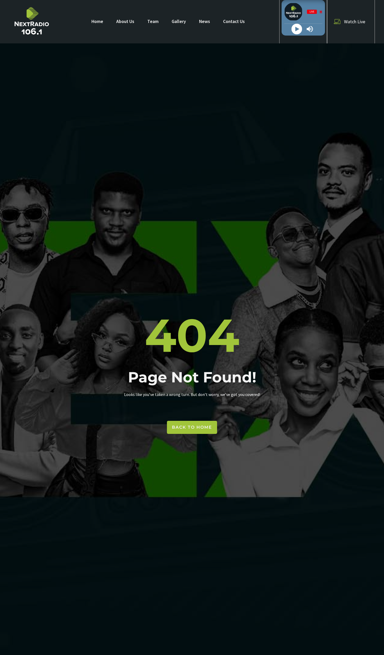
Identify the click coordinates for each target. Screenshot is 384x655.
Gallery (179, 21)
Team (153, 21)
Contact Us (234, 21)
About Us (125, 21)
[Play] (296, 29)
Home (97, 21)
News (204, 21)
